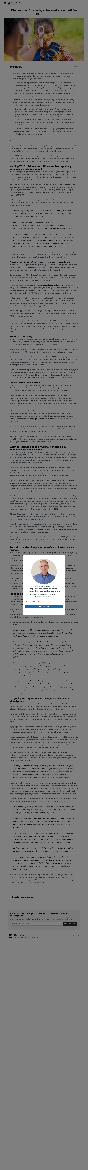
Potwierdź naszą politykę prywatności (44, 610)
